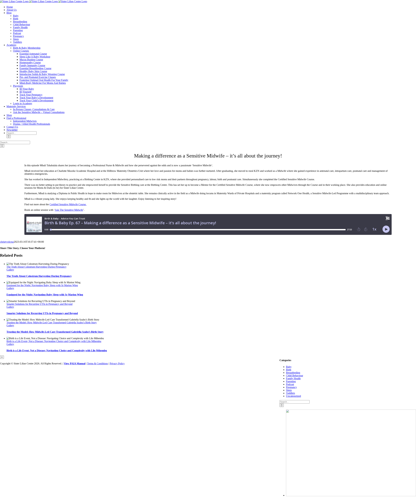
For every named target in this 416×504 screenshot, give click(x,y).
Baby (289, 366)
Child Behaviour (294, 375)
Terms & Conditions (97, 363)
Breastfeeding (293, 372)
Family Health (293, 378)
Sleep (289, 390)
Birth (288, 369)
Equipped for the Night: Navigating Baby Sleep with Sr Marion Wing (42, 285)
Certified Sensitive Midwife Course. (68, 204)
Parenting (291, 381)
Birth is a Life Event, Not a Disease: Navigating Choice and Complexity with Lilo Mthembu (53, 341)
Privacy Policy (117, 363)
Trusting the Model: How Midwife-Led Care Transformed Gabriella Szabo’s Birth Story (51, 322)
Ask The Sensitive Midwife (69, 210)
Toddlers (290, 393)
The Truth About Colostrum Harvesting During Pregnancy (36, 266)
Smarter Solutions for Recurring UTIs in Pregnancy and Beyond (39, 304)
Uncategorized (293, 396)
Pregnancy (291, 387)
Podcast (290, 384)
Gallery (10, 269)
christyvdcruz (7, 241)
